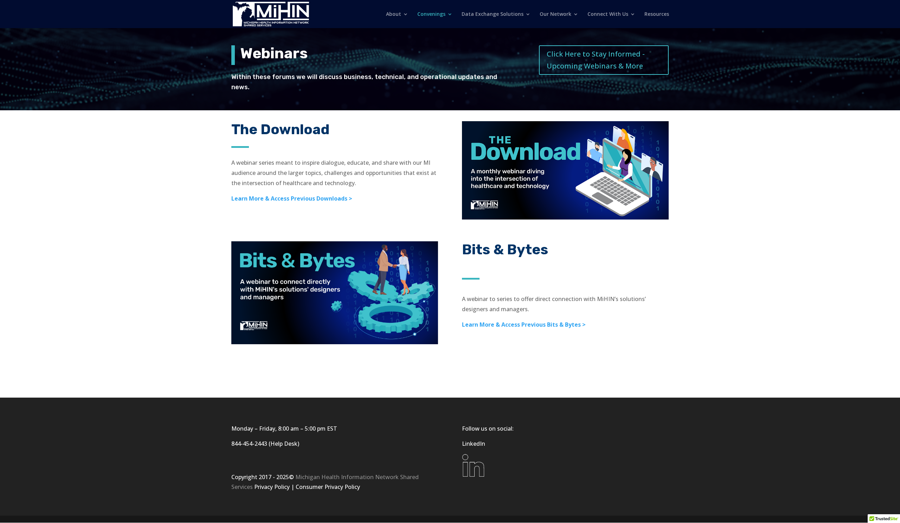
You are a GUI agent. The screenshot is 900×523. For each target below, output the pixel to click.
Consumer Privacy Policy (328, 487)
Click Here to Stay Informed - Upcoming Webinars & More (596, 60)
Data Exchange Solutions (492, 14)
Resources (656, 14)
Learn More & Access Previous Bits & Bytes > (524, 324)
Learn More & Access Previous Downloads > (291, 198)
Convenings (431, 14)
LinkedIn (473, 443)
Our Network (555, 14)
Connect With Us (607, 14)
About (393, 14)
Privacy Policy (272, 487)
